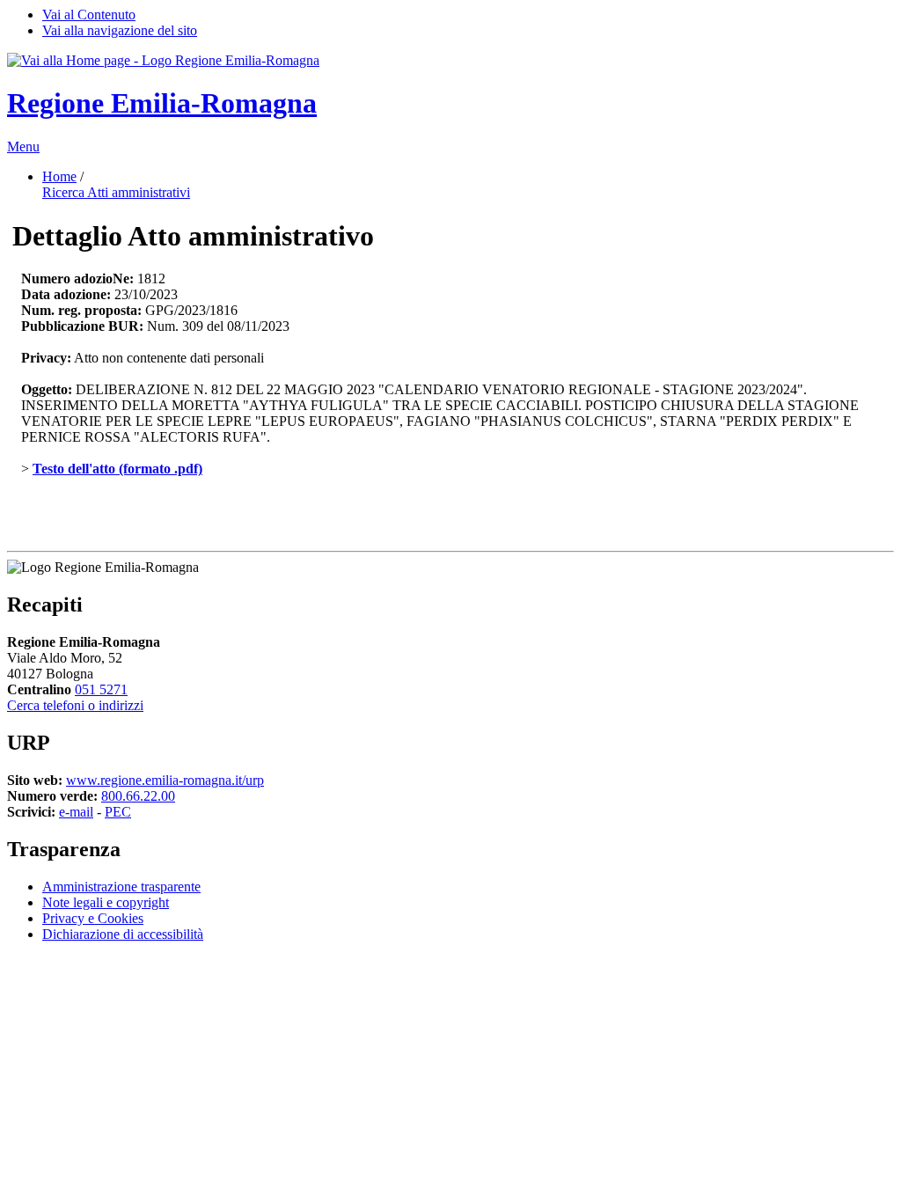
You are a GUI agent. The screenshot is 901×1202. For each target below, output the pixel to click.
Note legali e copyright (105, 902)
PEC (118, 811)
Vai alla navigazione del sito (119, 30)
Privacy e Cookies (92, 918)
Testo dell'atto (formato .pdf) (117, 468)
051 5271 (101, 689)
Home (59, 176)
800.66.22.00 (138, 795)
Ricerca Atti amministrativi (116, 192)
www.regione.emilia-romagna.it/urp (165, 780)
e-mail (76, 811)
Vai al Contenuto (89, 14)
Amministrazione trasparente (121, 886)
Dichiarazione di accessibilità (122, 934)
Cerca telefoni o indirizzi (75, 705)
